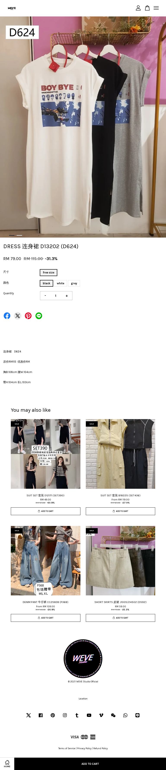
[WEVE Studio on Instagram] (65, 717)
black (46, 283)
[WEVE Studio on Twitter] (29, 717)
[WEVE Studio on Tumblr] (77, 717)
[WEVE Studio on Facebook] (41, 717)
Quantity (8, 293)
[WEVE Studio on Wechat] (113, 717)
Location (83, 698)
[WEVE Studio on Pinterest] (53, 717)
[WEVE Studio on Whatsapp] (125, 717)
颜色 (6, 282)
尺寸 (6, 271)
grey (74, 283)
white (60, 283)
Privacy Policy (84, 748)
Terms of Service (66, 748)
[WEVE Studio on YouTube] (89, 717)
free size (48, 272)
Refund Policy (100, 748)
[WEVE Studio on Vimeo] (101, 717)
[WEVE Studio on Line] (137, 717)
